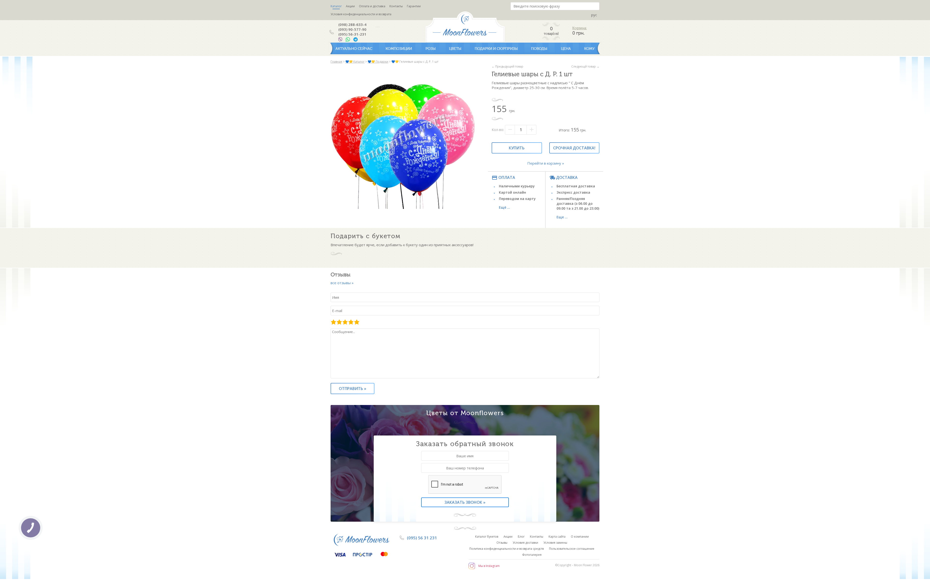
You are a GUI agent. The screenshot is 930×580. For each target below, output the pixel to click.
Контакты (396, 6)
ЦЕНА (566, 48)
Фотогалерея (532, 555)
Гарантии (414, 6)
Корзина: (579, 28)
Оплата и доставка (372, 6)
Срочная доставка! (574, 148)
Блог (521, 536)
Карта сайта (557, 536)
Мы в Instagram (489, 566)
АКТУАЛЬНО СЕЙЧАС (353, 48)
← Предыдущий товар (507, 66)
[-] (510, 130)
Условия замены (555, 543)
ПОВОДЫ (539, 48)
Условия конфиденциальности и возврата (361, 14)
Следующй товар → (585, 66)
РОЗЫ (431, 48)
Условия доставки (525, 543)
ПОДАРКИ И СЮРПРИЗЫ (496, 48)
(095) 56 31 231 (422, 538)
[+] (531, 130)
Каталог (336, 6)
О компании (580, 536)
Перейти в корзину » (545, 163)
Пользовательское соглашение (571, 549)
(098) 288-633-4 (352, 24)
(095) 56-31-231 (352, 34)
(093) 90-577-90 (352, 29)
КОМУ (589, 48)
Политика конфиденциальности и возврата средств (506, 549)
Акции (350, 6)
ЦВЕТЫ (455, 48)
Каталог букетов (486, 536)
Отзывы (501, 543)
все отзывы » (342, 282)
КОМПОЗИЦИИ (399, 48)
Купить (517, 148)
